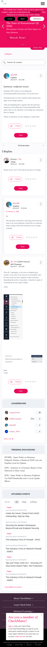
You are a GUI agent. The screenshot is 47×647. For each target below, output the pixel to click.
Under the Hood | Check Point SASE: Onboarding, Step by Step (23, 514)
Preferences (37, 19)
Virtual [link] (24, 502)
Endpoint (8, 54)
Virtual (9, 507)
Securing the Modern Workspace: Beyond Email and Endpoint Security (22, 526)
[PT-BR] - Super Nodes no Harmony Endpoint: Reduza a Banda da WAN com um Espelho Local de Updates (23, 460)
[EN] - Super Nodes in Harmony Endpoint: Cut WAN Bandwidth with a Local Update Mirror (22, 478)
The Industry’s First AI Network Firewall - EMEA (23, 550)
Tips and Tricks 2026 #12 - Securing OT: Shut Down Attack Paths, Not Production (24, 564)
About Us (29, 645)
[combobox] (23, 62)
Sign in (10, 626)
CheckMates (13, 587)
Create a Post (37, 47)
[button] (10, 19)
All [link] (17, 502)
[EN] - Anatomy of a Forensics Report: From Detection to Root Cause (23, 469)
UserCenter (38, 645)
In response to (12, 211)
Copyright (9, 645)
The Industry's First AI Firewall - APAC (23, 540)
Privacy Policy (35, 12)
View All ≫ (9, 439)
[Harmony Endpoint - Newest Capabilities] (43, 145)
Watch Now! (18, 37)
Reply (21, 135)
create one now (20, 636)
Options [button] (42, 54)
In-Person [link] (33, 502)
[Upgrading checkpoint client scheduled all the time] (4, 145)
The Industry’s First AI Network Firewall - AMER (23, 578)
